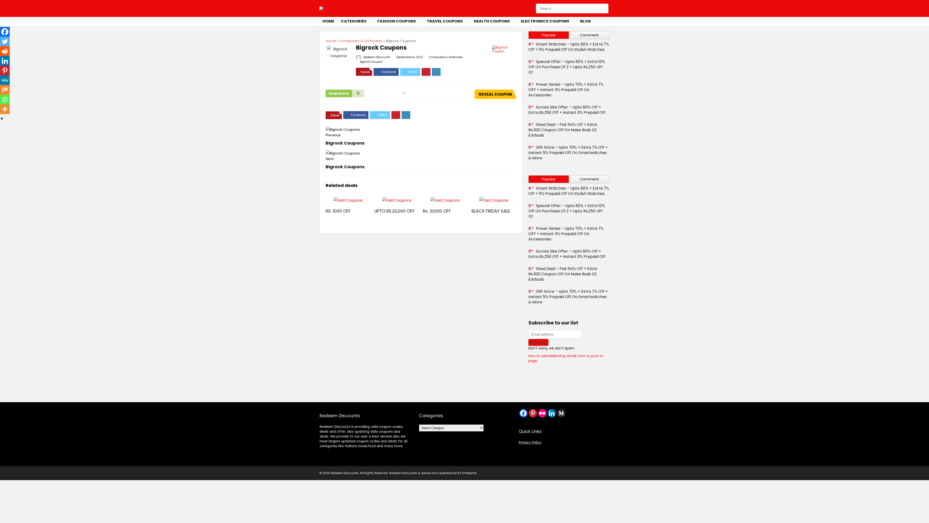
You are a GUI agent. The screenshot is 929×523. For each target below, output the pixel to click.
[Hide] (2, 119)
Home (328, 21)
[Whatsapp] (5, 99)
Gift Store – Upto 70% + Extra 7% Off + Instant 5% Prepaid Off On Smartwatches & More (568, 153)
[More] (5, 109)
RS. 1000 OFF (338, 211)
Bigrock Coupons (345, 143)
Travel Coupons (445, 21)
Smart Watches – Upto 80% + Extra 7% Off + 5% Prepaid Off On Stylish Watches (568, 46)
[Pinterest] (5, 70)
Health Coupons (492, 21)
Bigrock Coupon (371, 62)
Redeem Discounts (376, 57)
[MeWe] (5, 80)
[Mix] (5, 90)
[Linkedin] (5, 61)
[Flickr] (542, 413)
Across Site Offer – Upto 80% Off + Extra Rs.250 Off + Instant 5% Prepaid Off (566, 109)
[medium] (561, 413)
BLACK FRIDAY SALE (491, 211)
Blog (585, 21)
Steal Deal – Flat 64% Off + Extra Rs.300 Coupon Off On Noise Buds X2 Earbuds (562, 130)
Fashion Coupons (396, 21)
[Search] (603, 8)
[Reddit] (5, 51)
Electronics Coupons (545, 21)
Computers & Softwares (361, 40)
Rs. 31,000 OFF (437, 211)
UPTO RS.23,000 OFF (394, 211)
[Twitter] (5, 41)
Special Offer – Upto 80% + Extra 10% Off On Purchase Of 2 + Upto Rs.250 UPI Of (566, 67)
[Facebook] (5, 32)
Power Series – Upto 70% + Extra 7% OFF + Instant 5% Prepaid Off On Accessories (565, 90)
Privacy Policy (530, 442)
